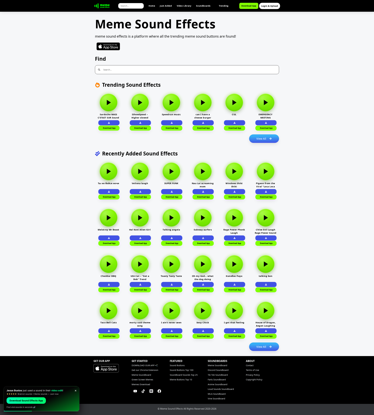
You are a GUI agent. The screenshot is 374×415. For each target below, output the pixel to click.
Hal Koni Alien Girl (140, 229)
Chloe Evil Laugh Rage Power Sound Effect (265, 232)
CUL (234, 114)
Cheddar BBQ (108, 275)
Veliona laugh (140, 183)
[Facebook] (159, 391)
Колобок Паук (234, 275)
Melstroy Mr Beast (108, 229)
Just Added (166, 5)
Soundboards (203, 5)
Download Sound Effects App (26, 400)
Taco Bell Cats (108, 322)
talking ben (265, 275)
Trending (223, 5)
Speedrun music (171, 114)
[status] (41, 398)
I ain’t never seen (171, 322)
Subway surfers (203, 229)
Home (152, 5)
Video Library (184, 5)
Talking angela (171, 229)
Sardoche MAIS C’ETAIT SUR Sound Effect (108, 117)
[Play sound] (108, 102)
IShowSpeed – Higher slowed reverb (139, 117)
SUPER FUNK (171, 183)
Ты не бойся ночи (108, 183)
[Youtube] (135, 391)
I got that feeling (234, 322)
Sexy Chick (202, 322)
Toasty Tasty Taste (171, 275)
